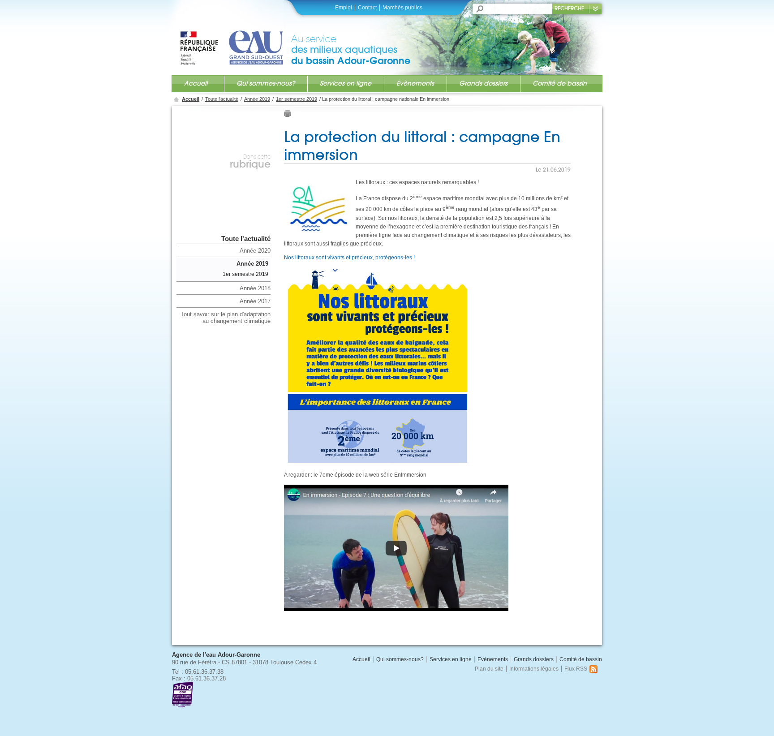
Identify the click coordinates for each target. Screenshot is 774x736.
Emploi (343, 7)
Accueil (195, 83)
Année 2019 (257, 99)
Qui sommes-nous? (265, 83)
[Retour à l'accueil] (235, 39)
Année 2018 (255, 288)
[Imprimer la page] (287, 115)
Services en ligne (345, 83)
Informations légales (534, 669)
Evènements (415, 83)
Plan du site (489, 669)
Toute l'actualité (221, 99)
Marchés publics (402, 7)
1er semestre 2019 (296, 99)
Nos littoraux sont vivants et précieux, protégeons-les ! (349, 257)
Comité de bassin (560, 83)
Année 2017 (255, 301)
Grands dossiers (483, 83)
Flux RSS (575, 669)
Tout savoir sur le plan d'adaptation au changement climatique (226, 317)
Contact (367, 7)
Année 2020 (255, 250)
